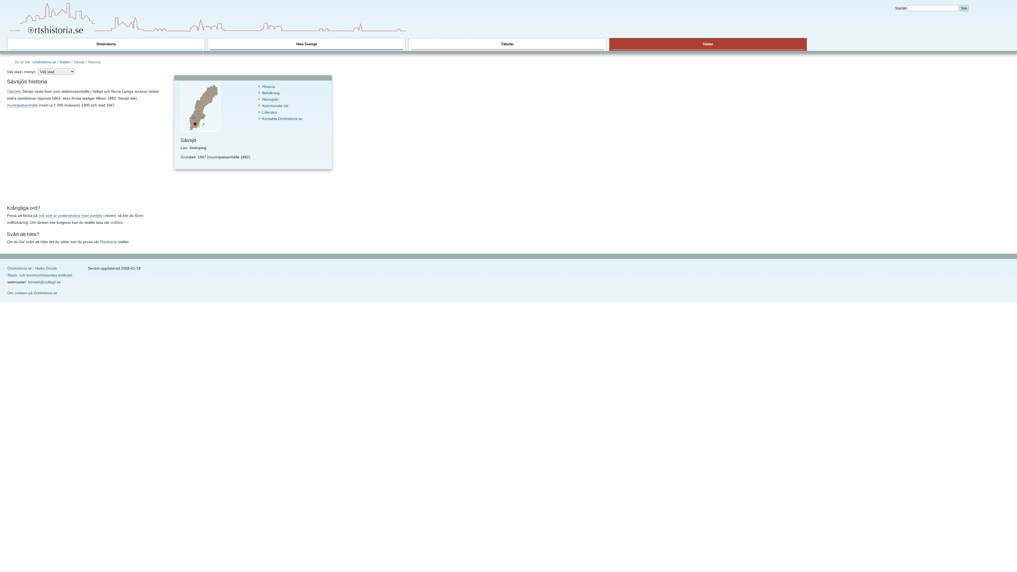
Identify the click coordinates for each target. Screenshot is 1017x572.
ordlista (116, 222)
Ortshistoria (106, 44)
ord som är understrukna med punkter (70, 215)
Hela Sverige (306, 44)
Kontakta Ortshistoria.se (282, 119)
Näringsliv (270, 99)
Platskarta (108, 242)
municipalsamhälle (22, 105)
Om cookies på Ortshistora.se (32, 293)
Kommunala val (275, 106)
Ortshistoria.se (19, 268)
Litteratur (269, 112)
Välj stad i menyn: (22, 72)
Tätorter (507, 44)
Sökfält (901, 8)
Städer (708, 44)
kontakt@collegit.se (44, 282)
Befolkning (271, 93)
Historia (268, 86)
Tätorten (14, 91)
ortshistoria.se (44, 62)
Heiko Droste (46, 268)
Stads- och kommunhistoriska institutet (39, 275)
